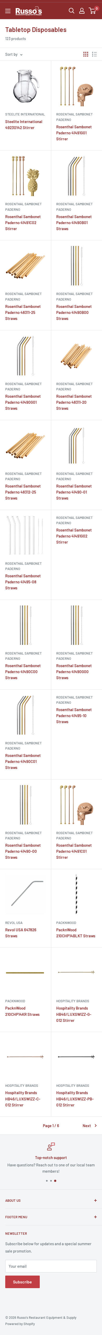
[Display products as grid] (85, 54)
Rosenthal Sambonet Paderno (74, 116)
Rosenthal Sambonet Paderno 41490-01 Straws (74, 492)
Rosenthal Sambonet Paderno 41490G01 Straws (23, 402)
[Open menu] (7, 11)
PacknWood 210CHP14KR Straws (22, 1011)
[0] (92, 11)
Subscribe (22, 1281)
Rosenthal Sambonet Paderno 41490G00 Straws (74, 671)
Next (87, 1125)
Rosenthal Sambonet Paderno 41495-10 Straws (74, 715)
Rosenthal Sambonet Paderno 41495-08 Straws (23, 581)
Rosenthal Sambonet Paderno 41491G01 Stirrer (74, 132)
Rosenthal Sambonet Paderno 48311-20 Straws (74, 402)
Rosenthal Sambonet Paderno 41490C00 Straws (23, 671)
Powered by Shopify (20, 1324)
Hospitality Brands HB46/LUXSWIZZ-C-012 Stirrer (22, 1098)
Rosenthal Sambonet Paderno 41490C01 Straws (23, 761)
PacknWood (66, 923)
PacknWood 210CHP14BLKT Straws (75, 932)
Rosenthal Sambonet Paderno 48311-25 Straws (23, 312)
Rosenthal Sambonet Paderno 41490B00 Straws (74, 312)
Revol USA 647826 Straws (20, 932)
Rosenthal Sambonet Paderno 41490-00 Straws (23, 851)
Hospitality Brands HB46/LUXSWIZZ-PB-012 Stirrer (75, 1098)
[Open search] (72, 11)
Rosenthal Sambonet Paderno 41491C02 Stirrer (23, 222)
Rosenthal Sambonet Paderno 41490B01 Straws (74, 222)
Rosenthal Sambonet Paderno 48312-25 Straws (23, 492)
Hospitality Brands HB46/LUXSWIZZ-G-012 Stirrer (73, 1014)
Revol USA (13, 923)
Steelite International (25, 114)
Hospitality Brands (72, 1001)
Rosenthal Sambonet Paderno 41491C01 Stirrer (74, 851)
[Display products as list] (94, 54)
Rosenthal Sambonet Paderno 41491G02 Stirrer (74, 536)
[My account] (81, 11)
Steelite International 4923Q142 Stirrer (23, 124)
